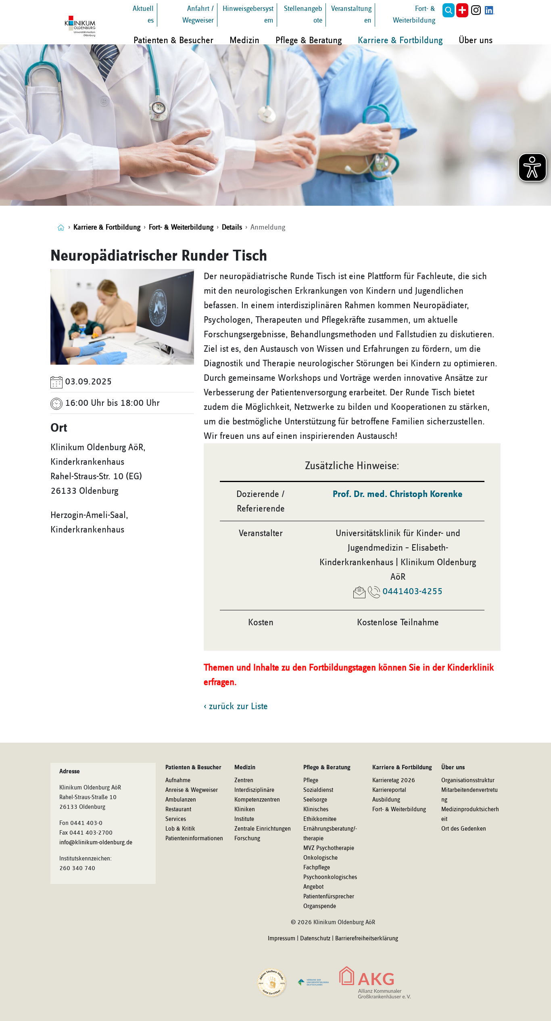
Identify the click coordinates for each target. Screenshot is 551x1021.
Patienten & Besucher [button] (173, 40)
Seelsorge (315, 800)
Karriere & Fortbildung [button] (400, 40)
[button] (448, 10)
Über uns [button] (476, 40)
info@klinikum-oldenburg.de (95, 842)
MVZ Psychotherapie (328, 848)
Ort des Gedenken (463, 829)
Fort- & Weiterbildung (399, 809)
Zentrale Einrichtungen (262, 829)
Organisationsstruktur (468, 780)
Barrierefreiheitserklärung (366, 938)
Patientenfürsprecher (328, 897)
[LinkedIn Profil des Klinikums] (490, 10)
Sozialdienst (318, 790)
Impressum (281, 938)
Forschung (247, 838)
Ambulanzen (180, 800)
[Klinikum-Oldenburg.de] (61, 227)
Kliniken (244, 809)
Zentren (243, 780)
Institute (244, 819)
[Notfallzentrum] (462, 10)
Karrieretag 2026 (393, 780)
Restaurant (178, 809)
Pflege (310, 780)
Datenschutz (315, 938)
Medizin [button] (244, 40)
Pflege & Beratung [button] (309, 40)
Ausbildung (386, 800)
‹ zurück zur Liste (236, 706)
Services (175, 819)
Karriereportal (389, 790)
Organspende (319, 906)
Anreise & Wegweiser (191, 790)
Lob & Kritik (180, 829)
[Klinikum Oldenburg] (81, 26)
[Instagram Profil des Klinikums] (476, 10)
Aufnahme (177, 780)
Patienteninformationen (194, 838)
